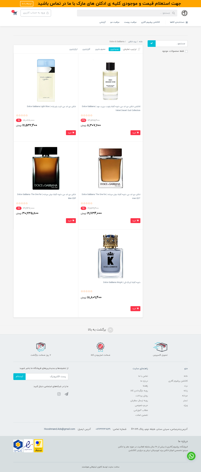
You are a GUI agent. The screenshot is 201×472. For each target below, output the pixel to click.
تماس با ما (143, 376)
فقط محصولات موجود (173, 51)
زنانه (186, 390)
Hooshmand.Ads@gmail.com (59, 429)
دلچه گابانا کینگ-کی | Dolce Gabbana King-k (121, 282)
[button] (17, 13)
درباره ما (144, 381)
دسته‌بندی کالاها (177, 22)
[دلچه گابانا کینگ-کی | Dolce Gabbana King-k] (111, 256)
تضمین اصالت (141, 415)
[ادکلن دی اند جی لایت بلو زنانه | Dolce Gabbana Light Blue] (46, 80)
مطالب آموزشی (141, 410)
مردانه (185, 395)
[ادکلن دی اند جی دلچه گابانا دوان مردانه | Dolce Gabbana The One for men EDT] (111, 168)
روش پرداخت (142, 395)
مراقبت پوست (130, 22)
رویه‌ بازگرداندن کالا (139, 390)
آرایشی (102, 22)
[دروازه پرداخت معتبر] (38, 445)
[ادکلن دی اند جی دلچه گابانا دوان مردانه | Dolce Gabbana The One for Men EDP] (46, 168)
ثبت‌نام (19, 376)
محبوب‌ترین (100, 49)
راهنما (145, 385)
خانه (186, 376)
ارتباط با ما (26, 3)
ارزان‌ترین (73, 49)
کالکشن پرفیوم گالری (150, 22)
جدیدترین (114, 49)
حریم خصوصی (141, 405)
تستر (185, 400)
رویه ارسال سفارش (139, 400)
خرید (134, 132)
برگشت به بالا (97, 329)
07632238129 (103, 429)
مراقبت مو (114, 22)
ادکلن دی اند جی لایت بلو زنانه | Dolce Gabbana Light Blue (51, 106)
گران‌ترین (86, 49)
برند (186, 385)
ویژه (186, 405)
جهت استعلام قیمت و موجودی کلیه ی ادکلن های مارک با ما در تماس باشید (108, 3)
